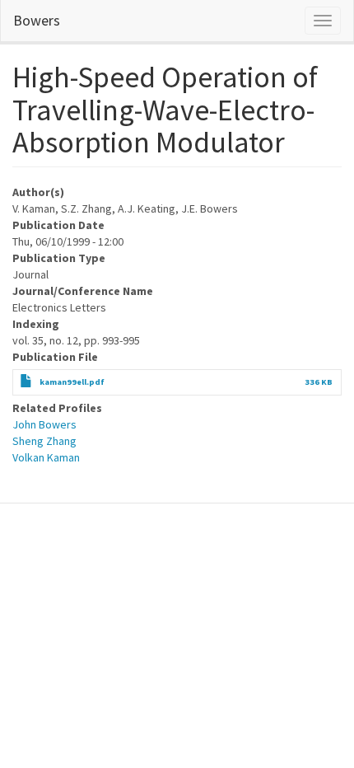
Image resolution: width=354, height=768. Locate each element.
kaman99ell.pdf (72, 382)
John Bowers (44, 424)
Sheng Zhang (44, 440)
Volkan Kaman (46, 457)
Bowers (36, 20)
